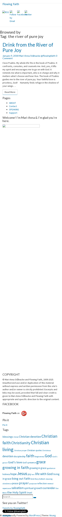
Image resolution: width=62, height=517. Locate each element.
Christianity (20, 442)
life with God (44, 474)
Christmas (46, 450)
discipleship (20, 456)
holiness (6, 474)
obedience (7, 483)
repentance (6, 488)
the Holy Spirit (16, 492)
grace (41, 461)
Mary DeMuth (40, 479)
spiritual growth (33, 488)
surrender (49, 488)
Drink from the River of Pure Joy (27, 47)
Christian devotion (30, 436)
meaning (49, 479)
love (32, 478)
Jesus (22, 473)
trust (29, 492)
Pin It (4, 424)
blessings (7, 436)
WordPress (34, 515)
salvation (18, 488)
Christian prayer (20, 450)
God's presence (29, 462)
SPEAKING (14, 109)
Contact (13, 106)
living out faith (21, 478)
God (48, 455)
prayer (24, 483)
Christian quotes (34, 450)
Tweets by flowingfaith (13, 507)
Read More (11, 92)
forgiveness (39, 456)
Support (13, 112)
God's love (15, 462)
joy (29, 474)
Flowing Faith (10, 4)
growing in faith (15, 467)
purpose (33, 483)
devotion (7, 456)
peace (15, 483)
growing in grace (37, 468)
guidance (51, 468)
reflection (42, 483)
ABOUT (12, 102)
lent (33, 474)
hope (13, 474)
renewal (50, 483)
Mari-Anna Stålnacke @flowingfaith (37, 55)
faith (30, 455)
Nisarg (52, 515)
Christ (16, 437)
